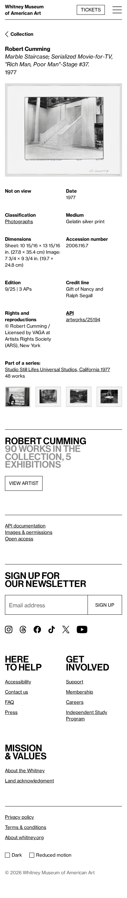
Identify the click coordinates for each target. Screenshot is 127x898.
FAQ (9, 702)
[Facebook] (37, 629)
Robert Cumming (27, 48)
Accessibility (18, 681)
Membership (79, 692)
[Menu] (117, 9)
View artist (24, 483)
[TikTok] (52, 629)
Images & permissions (28, 532)
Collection (21, 34)
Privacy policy (19, 817)
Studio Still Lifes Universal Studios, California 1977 (57, 369)
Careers (75, 702)
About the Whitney (25, 770)
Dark (17, 855)
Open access (19, 538)
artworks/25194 (83, 319)
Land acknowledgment (29, 780)
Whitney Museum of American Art (24, 10)
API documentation (25, 525)
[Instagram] (8, 629)
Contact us (16, 692)
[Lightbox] (63, 130)
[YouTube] (82, 629)
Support (74, 681)
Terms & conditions (25, 827)
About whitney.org (24, 837)
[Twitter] (66, 629)
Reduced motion (54, 855)
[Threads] (23, 629)
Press (11, 712)
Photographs (19, 221)
